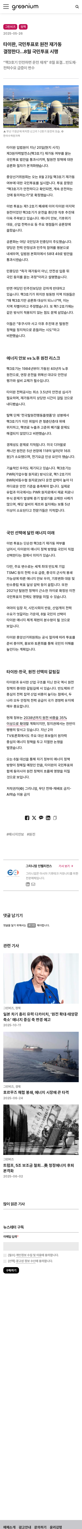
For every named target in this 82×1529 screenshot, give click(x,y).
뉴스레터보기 (59, 777)
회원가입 (23, 777)
